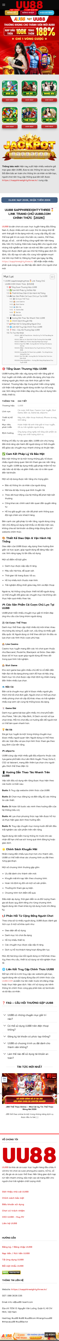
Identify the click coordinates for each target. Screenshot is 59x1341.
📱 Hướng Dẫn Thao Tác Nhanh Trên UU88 (27, 318)
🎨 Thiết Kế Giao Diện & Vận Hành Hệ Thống (27, 293)
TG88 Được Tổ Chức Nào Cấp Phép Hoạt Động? (34, 341)
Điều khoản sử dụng (13, 1204)
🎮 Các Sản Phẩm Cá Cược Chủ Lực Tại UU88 (28, 296)
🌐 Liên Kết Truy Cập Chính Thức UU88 (26, 327)
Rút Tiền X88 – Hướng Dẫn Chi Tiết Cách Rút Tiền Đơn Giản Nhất (36, 357)
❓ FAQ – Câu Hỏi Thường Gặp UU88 (24, 330)
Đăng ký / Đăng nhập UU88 (17, 1247)
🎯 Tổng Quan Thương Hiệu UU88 (23, 287)
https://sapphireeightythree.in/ (17, 261)
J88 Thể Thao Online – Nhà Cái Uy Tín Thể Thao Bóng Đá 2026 (36, 336)
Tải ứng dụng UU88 (13, 1259)
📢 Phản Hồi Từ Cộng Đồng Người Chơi (25, 324)
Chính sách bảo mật (13, 1198)
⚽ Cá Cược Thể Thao (21, 299)
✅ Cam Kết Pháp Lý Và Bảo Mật (22, 290)
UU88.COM (7, 980)
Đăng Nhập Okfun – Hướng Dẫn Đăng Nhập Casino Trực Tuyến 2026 (36, 361)
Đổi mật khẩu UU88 (12, 1265)
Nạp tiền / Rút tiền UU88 (16, 1253)
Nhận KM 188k (46, 13)
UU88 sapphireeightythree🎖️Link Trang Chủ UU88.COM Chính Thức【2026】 (25, 282)
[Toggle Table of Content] (51, 277)
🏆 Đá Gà (16, 312)
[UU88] (29, 5)
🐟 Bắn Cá (17, 307)
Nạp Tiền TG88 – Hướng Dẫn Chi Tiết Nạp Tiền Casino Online (36, 345)
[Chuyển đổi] (4, 1015)
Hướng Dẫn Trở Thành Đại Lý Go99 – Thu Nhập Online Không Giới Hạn (36, 353)
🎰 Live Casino (19, 302)
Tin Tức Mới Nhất (17, 333)
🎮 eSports (17, 315)
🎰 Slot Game (18, 304)
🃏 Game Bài (18, 310)
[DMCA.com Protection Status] (11, 1272)
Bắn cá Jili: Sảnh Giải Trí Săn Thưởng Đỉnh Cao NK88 (35, 339)
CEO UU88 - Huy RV (13, 1216)
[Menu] (3, 4)
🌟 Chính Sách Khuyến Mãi (21, 321)
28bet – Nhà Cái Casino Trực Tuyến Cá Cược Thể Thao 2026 (35, 349)
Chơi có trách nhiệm (13, 1210)
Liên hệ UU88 (9, 1223)
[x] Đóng (50, 1334)
